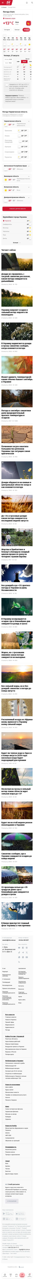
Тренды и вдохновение (12, 1154)
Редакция (5, 971)
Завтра (17, 30)
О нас (3, 968)
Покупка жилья (10, 1152)
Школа (7, 1133)
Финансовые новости (12, 1092)
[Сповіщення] (27, 3)
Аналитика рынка (10, 1149)
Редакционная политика (6, 975)
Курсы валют (9, 1090)
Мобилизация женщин (12, 1068)
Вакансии (21, 989)
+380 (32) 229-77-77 (13, 1247)
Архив (20, 996)
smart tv (7, 1218)
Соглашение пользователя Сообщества (22, 973)
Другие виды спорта (11, 1174)
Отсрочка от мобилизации (13, 1073)
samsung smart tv (20, 1218)
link (19, 947)
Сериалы (8, 1119)
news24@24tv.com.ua (8, 940)
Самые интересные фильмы (14, 1109)
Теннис (7, 1169)
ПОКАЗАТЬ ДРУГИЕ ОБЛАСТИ (18, 208)
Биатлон (8, 1171)
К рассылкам (11, 1201)
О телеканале (6, 979)
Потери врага (9, 1054)
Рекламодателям (7, 985)
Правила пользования (8, 988)
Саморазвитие (9, 1138)
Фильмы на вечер (10, 1114)
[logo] (8, 2)
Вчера (26, 30)
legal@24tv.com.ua (24, 1249)
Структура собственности (22, 993)
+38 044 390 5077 (23, 940)
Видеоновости (9, 1025)
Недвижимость (10, 1147)
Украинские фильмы (11, 1111)
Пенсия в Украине (11, 1100)
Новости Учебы (11, 1126)
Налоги (7, 1097)
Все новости (9, 1014)
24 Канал (4, 7)
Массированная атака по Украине (15, 1049)
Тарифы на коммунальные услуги (15, 1095)
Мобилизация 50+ (10, 1066)
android (7, 1213)
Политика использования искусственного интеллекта (6, 997)
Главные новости (10, 1017)
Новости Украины (10, 1019)
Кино (7, 1106)
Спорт (7, 1161)
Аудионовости (9, 1027)
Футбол (7, 1166)
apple (20, 1213)
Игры (19, 1003)
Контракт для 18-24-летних (13, 1071)
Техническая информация (22, 982)
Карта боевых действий (12, 1041)
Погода (7, 1030)
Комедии (8, 1116)
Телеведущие (6, 982)
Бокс (6, 1163)
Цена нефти (9, 1087)
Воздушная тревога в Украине (14, 1046)
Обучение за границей (12, 1140)
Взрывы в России (10, 1052)
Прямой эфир (9, 1022)
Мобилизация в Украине (14, 1061)
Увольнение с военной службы (15, 1063)
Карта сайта (21, 999)
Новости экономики (12, 1085)
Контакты (21, 986)
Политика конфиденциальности (8, 992)
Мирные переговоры (11, 1044)
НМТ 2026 (8, 1135)
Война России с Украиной (14, 1036)
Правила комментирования (23, 978)
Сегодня (7, 30)
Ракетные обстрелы (11, 1039)
